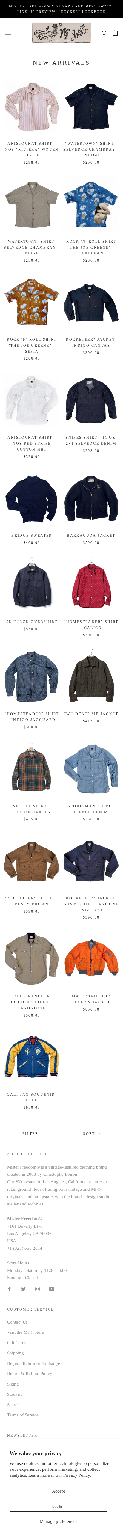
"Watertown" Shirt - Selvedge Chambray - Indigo (91, 149)
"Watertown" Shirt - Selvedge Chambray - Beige (32, 247)
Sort (89, 1134)
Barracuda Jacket (91, 535)
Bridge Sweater (31, 535)
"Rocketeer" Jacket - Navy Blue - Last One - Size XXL (91, 904)
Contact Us (17, 1322)
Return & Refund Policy (29, 1373)
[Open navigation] (8, 32)
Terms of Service (23, 1415)
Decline (58, 1506)
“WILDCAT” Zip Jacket (91, 714)
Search (13, 1404)
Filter (30, 1134)
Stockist (14, 1394)
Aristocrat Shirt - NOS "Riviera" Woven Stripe (32, 149)
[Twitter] (23, 1288)
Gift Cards (16, 1342)
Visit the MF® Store (25, 1332)
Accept (58, 1491)
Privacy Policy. (77, 1475)
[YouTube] (51, 1288)
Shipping (15, 1352)
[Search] (104, 32)
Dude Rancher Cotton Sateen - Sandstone (32, 1002)
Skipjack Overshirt (31, 622)
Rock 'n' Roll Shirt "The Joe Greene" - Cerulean (91, 247)
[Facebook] (9, 1288)
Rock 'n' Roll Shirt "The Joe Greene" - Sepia (32, 345)
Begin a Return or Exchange (33, 1363)
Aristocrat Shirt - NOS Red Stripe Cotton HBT (31, 443)
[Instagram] (37, 1288)
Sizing (13, 1384)
